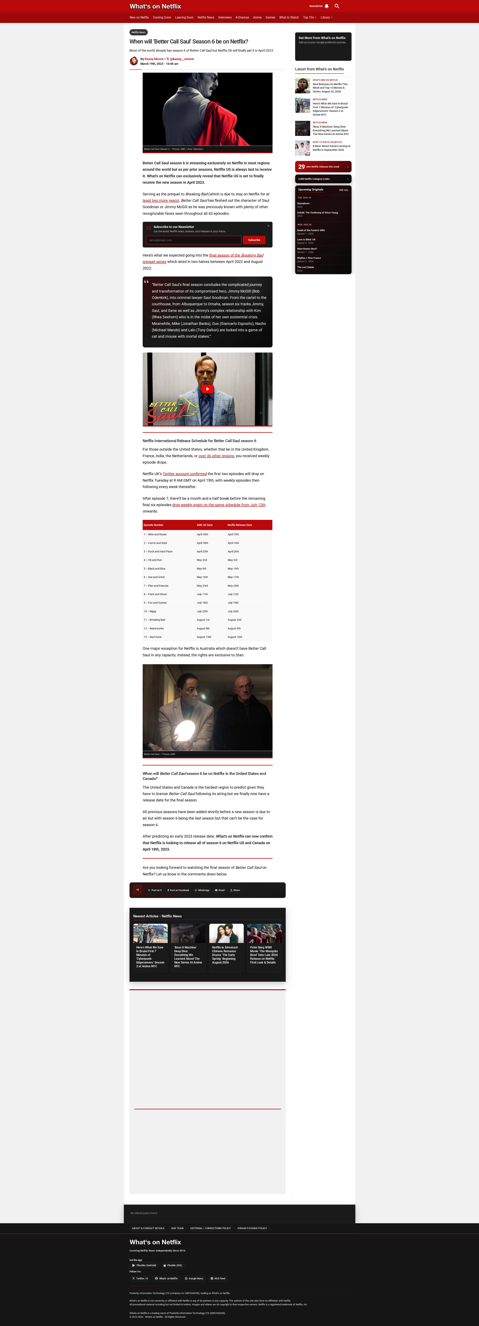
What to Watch (289, 17)
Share (236, 890)
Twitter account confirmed (185, 473)
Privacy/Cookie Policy (252, 1228)
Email (222, 890)
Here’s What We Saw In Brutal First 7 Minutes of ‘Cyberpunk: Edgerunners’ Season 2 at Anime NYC (150, 957)
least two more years (160, 200)
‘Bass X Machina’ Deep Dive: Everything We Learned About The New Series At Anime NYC (188, 957)
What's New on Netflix (325, 80)
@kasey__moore (181, 59)
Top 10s (308, 17)
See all (343, 190)
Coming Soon (162, 17)
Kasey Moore (154, 59)
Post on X (157, 890)
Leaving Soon (184, 17)
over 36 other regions (216, 456)
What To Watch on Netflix (327, 142)
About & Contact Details (148, 1228)
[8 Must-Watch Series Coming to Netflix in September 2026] (302, 147)
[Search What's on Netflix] (337, 6)
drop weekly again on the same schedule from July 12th (219, 505)
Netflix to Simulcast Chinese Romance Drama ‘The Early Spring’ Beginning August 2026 (225, 955)
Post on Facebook (179, 890)
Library (325, 17)
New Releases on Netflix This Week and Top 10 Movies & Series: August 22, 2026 (330, 88)
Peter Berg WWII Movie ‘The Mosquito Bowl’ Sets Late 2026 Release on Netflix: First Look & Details (264, 955)
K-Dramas (242, 17)
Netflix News (206, 17)
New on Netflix (139, 17)
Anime (257, 17)
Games (270, 17)
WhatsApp (203, 890)
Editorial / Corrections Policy (210, 1228)
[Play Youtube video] (208, 389)
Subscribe (254, 240)
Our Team (177, 1228)
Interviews (225, 17)
